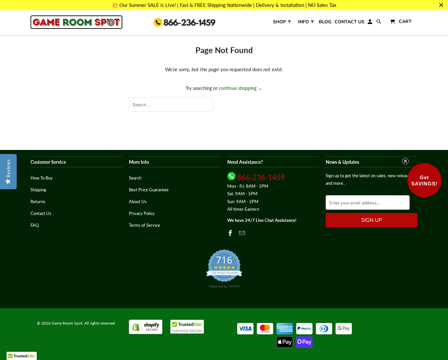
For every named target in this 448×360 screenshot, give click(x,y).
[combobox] (171, 104)
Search (135, 177)
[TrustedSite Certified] (187, 327)
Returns (38, 201)
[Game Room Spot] (76, 22)
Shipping (38, 189)
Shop (282, 21)
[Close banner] (441, 5)
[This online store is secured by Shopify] (145, 332)
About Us (138, 201)
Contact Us (349, 22)
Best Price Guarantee (149, 189)
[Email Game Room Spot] (242, 233)
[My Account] (370, 23)
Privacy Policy (142, 213)
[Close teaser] (405, 161)
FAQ (35, 225)
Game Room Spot (66, 323)
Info (306, 21)
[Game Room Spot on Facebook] (230, 233)
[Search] (379, 23)
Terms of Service (144, 225)
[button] (424, 180)
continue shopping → (240, 88)
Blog (325, 22)
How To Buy (42, 177)
